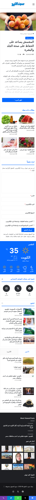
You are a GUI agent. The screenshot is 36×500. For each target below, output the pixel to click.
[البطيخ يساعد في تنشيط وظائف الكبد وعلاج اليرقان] (26, 119)
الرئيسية (30, 33)
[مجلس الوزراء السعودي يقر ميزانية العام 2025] (28, 331)
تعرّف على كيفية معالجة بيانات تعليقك (16, 236)
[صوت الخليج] (18, 4)
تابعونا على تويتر (29, 475)
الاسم (32, 195)
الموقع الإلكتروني (29, 213)
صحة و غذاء (23, 33)
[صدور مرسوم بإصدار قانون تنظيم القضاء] (29, 449)
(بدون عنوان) (17, 367)
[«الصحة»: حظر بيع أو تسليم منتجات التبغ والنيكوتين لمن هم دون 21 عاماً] (7, 467)
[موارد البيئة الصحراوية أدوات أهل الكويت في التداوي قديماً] (28, 361)
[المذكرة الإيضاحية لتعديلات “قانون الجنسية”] (7, 449)
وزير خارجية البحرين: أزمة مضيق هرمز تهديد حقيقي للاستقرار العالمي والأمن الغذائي (12, 321)
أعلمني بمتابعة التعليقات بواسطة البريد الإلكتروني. (19, 221)
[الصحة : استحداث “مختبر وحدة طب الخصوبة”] (18, 449)
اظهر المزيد (18, 100)
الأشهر (27, 352)
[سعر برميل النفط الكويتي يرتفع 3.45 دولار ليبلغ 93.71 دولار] (29, 467)
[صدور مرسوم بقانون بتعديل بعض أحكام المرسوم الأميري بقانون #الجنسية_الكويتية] (29, 456)
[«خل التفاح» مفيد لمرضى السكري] (26, 142)
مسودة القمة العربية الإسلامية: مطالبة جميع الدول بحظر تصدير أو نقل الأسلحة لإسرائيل (12, 339)
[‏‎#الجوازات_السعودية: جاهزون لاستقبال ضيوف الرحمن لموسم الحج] (28, 312)
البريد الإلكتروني (29, 204)
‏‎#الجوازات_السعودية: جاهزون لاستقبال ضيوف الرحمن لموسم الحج (13, 311)
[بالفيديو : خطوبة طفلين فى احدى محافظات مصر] (28, 380)
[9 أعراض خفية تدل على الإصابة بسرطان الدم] (9, 142)
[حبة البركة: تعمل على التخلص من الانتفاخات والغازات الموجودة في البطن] (28, 403)
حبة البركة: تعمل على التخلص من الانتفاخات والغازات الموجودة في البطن (11, 402)
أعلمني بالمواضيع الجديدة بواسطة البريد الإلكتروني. (19, 225)
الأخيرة (9, 352)
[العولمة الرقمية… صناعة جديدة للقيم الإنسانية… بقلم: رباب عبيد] (18, 458)
